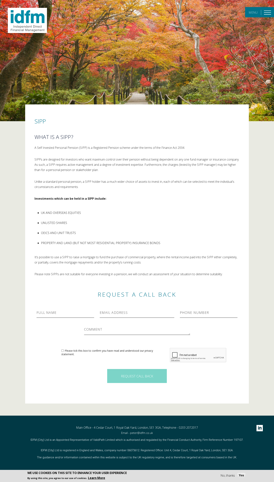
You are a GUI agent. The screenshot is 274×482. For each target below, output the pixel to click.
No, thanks (228, 475)
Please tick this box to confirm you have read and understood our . (107, 352)
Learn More (96, 478)
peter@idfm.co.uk (141, 433)
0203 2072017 (188, 428)
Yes (241, 475)
